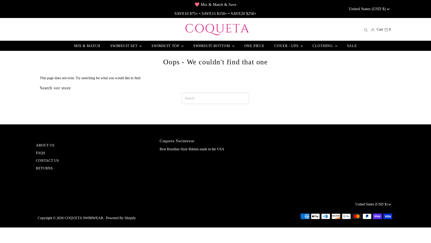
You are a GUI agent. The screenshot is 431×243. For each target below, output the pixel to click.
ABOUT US (45, 145)
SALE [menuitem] (352, 46)
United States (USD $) (368, 9)
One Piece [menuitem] (254, 46)
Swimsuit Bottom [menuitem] (212, 46)
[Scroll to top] (422, 234)
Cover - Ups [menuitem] (287, 46)
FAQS (40, 153)
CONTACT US (47, 160)
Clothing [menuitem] (323, 46)
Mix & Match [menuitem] (87, 46)
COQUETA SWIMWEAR (84, 218)
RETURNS (44, 168)
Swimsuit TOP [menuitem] (166, 46)
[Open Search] (366, 29)
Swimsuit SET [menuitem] (124, 46)
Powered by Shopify (121, 218)
